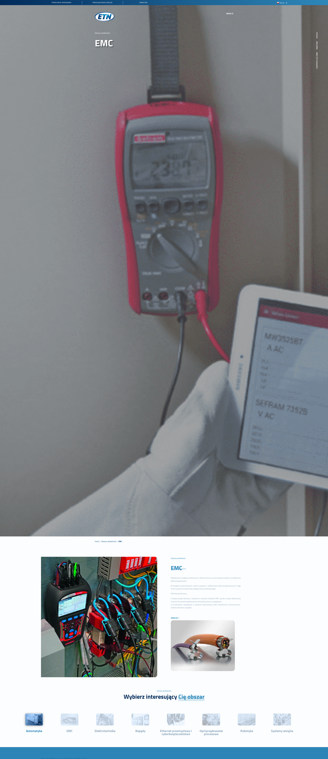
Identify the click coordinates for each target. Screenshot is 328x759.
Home (97, 541)
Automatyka (34, 731)
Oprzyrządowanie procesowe (211, 732)
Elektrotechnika (105, 731)
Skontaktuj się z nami (317, 60)
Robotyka (246, 731)
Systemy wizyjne (282, 731)
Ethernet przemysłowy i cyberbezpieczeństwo (176, 732)
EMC (69, 731)
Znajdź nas (317, 45)
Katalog (174, 618)
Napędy (140, 731)
